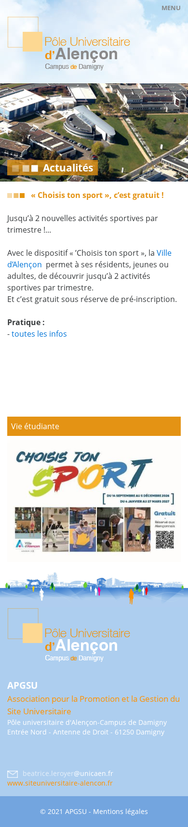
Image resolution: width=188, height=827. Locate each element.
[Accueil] (68, 43)
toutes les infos (39, 333)
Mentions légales (120, 811)
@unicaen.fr (93, 773)
